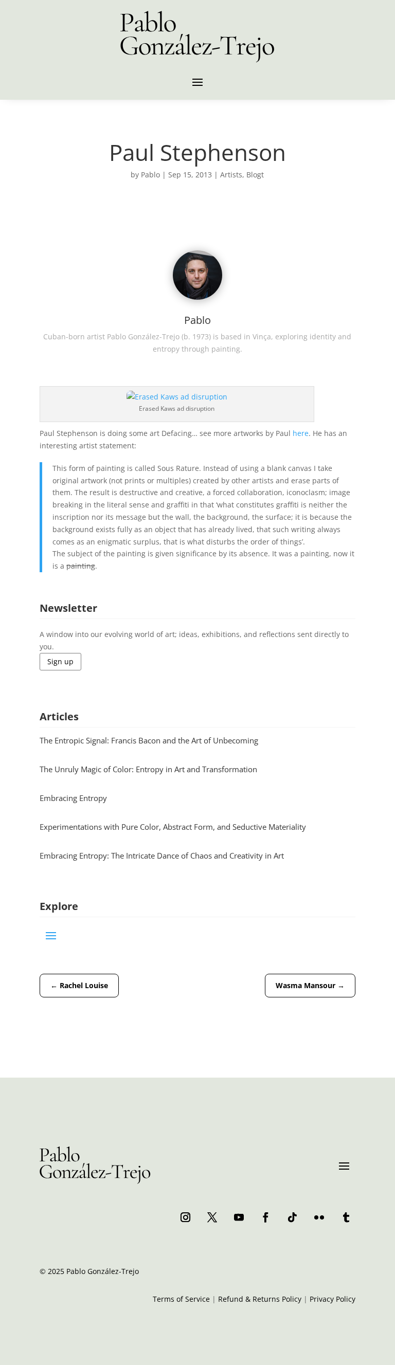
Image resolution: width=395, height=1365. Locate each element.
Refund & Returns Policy (259, 1299)
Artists (231, 174)
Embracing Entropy (73, 798)
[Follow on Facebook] (265, 1217)
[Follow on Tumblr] (345, 1217)
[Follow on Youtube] (238, 1217)
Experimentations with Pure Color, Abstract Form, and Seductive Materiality (173, 827)
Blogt (255, 174)
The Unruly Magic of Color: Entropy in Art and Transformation (148, 769)
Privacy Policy (332, 1299)
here (301, 433)
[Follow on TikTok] (292, 1217)
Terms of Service (181, 1299)
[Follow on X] (212, 1217)
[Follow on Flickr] (319, 1217)
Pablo (150, 174)
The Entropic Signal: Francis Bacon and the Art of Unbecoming (149, 740)
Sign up (60, 661)
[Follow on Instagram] (185, 1217)
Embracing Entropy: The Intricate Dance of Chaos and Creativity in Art (162, 855)
